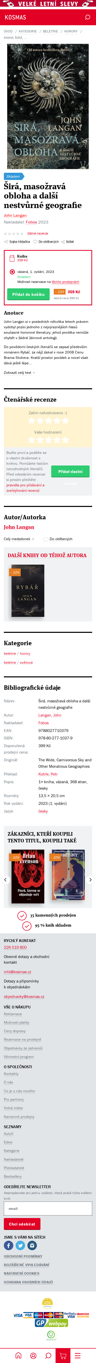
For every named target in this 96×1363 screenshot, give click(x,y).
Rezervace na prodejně (22, 1039)
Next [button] (90, 880)
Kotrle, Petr (48, 774)
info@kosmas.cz (17, 971)
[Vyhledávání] (87, 17)
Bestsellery (13, 1176)
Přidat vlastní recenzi (70, 473)
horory (71, 31)
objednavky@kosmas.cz (24, 996)
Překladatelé (14, 1167)
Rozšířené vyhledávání (26, 1264)
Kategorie (11, 1150)
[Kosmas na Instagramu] (32, 1246)
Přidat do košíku (28, 294)
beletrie (50, 31)
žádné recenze (37, 233)
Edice (8, 1142)
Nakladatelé (14, 1159)
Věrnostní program (19, 1056)
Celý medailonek (17, 538)
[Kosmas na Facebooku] (8, 1246)
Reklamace (13, 1013)
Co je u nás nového (19, 1090)
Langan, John (49, 715)
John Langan (15, 215)
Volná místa (13, 1107)
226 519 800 (15, 947)
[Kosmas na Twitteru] (20, 1246)
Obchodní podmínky (23, 1256)
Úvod (8, 31)
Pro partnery (14, 1099)
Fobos (31, 222)
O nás (8, 1082)
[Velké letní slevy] (48, 3)
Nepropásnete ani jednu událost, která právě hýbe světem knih (48, 1196)
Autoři (8, 1133)
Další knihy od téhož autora (47, 555)
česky (43, 811)
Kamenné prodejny (19, 1116)
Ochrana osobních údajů (28, 1282)
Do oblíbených (49, 241)
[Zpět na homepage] (10, 17)
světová (26, 662)
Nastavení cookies (21, 1273)
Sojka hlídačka (19, 241)
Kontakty (11, 1073)
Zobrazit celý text (17, 372)
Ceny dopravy (15, 1030)
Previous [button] (5, 880)
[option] (28, 591)
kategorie (28, 31)
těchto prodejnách (65, 281)
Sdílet (70, 241)
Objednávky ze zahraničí (23, 1048)
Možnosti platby (16, 1022)
